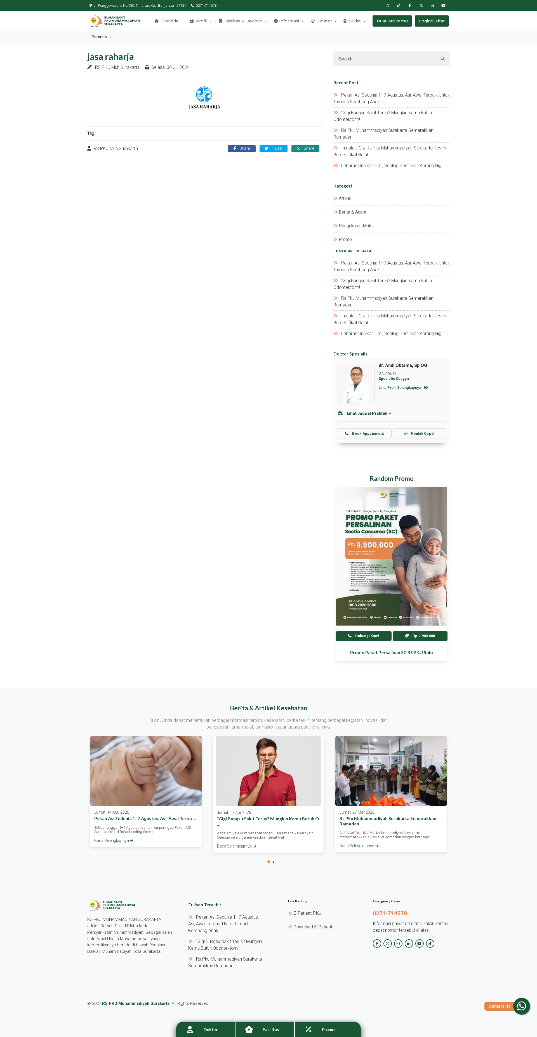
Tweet (276, 148)
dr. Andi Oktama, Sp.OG (403, 365)
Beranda (169, 21)
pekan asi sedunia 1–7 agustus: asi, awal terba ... (145, 818)
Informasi (289, 21)
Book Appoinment (367, 433)
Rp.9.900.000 (423, 636)
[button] (268, 861)
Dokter (324, 21)
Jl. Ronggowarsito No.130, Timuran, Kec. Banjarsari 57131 (140, 5)
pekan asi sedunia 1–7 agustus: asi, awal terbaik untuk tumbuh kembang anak (223, 923)
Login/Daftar (432, 21)
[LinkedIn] (432, 5)
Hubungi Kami (366, 636)
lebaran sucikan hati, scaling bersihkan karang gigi (391, 165)
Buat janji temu (392, 21)
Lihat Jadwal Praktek (367, 413)
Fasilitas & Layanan (242, 21)
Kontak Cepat (422, 433)
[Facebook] (409, 5)
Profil (201, 21)
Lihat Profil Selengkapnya (400, 387)
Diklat (354, 21)
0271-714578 (206, 5)
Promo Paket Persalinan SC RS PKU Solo (391, 652)
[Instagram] (387, 5)
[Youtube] (443, 5)
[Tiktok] (398, 5)
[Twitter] (421, 5)
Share (244, 148)
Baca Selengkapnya (112, 840)
